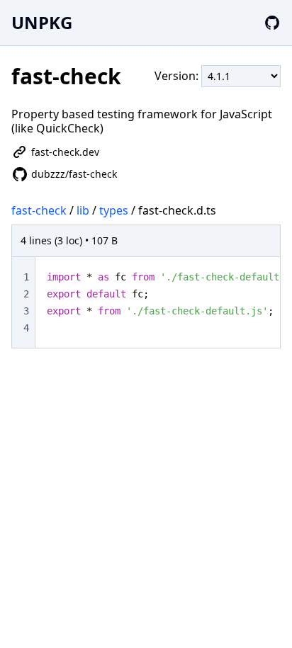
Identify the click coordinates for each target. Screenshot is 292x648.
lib (83, 210)
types (113, 210)
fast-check (39, 210)
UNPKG (41, 22)
